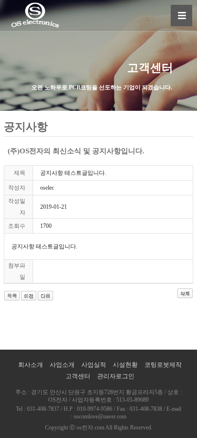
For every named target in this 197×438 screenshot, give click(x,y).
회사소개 (30, 364)
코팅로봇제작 (163, 364)
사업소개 (62, 364)
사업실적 (93, 364)
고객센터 (78, 376)
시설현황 (125, 364)
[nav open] (181, 15)
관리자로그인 (115, 376)
